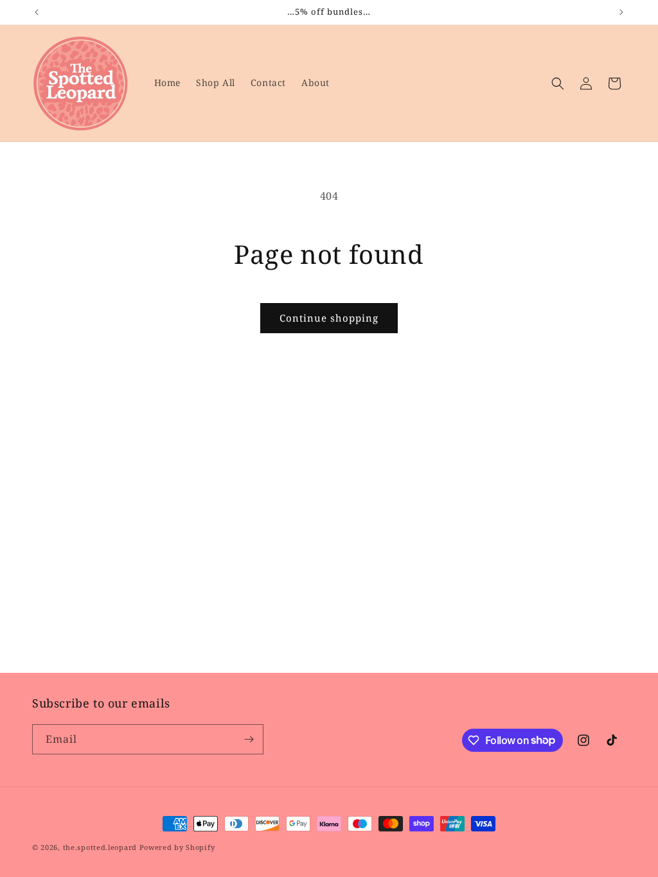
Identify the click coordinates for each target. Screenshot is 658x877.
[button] (558, 83)
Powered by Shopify (177, 847)
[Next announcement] (621, 12)
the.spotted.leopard (100, 847)
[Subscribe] (249, 739)
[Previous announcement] (36, 12)
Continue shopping (329, 317)
